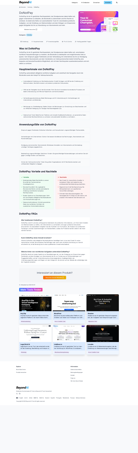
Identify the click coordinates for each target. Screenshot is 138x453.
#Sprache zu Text (92, 321)
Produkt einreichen (21, 372)
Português (59, 398)
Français (72, 398)
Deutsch (47, 398)
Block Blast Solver (21, 369)
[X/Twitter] (17, 393)
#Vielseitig (23, 352)
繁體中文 (36, 398)
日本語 (30, 398)
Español (53, 398)
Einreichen (96, 2)
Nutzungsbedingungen (77, 372)
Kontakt (73, 375)
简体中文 (41, 398)
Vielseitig (29, 7)
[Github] (19, 393)
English (21, 398)
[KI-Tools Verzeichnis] (25, 2)
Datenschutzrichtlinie (76, 369)
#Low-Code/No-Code (60, 321)
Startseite (23, 7)
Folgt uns (73, 378)
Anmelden (108, 2)
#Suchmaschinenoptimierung (62, 352)
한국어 (26, 398)
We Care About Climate (77, 381)
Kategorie (75, 2)
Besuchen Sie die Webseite (54, 277)
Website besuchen (29, 29)
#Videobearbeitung (25, 321)
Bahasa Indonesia (80, 398)
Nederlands (66, 398)
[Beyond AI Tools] (22, 387)
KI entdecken (85, 2)
